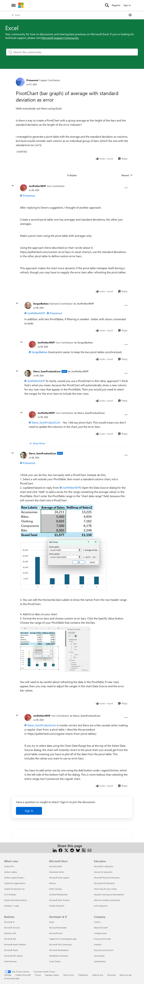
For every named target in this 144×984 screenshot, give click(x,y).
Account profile (55, 866)
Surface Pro (9, 866)
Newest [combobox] (127, 175)
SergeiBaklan (41, 303)
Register (116, 5)
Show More (39, 443)
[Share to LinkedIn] (55, 850)
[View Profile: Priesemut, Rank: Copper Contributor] (20, 82)
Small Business (10, 961)
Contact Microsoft (23, 975)
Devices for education (103, 872)
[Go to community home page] (21, 5)
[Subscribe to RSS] (84, 850)
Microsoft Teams (11, 950)
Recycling (111, 975)
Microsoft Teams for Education (107, 877)
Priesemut (32, 80)
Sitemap (7, 975)
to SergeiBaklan (83, 342)
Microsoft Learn (56, 933)
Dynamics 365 (10, 933)
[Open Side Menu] (13, 5)
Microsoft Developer (58, 927)
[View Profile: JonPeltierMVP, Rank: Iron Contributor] (23, 187)
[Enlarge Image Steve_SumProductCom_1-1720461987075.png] (55, 649)
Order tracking (55, 889)
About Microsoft (101, 927)
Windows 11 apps (11, 905)
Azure (51, 922)
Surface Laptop (10, 872)
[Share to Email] (89, 850)
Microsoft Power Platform (15, 944)
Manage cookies (52, 975)
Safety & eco (97, 975)
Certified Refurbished (58, 894)
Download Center (56, 872)
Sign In (127, 5)
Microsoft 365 (10, 939)
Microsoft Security (12, 927)
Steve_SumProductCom (47, 371)
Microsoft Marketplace (58, 950)
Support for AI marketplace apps (63, 939)
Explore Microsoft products (15, 900)
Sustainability (100, 961)
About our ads (126, 975)
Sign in (29, 811)
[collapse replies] (13, 186)
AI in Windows (10, 894)
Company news (100, 933)
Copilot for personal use (14, 889)
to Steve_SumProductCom (89, 413)
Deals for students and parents (107, 900)
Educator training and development (109, 894)
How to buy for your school (105, 889)
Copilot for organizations (14, 883)
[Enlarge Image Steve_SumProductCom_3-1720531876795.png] (63, 547)
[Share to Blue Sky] (78, 850)
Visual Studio (54, 961)
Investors (98, 944)
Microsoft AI (9, 922)
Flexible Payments (56, 905)
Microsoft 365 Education (104, 883)
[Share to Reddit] (72, 850)
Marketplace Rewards (58, 955)
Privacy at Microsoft (102, 939)
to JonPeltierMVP (84, 303)
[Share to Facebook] (60, 850)
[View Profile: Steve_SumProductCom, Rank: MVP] (27, 373)
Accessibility (99, 955)
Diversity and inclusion (103, 950)
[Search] (107, 5)
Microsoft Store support (59, 877)
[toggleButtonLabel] (130, 14)
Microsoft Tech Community (60, 944)
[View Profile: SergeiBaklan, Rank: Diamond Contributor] (27, 305)
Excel (17, 15)
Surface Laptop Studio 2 (14, 877)
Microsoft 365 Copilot (13, 955)
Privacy (38, 975)
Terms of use (68, 975)
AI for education (100, 905)
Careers (97, 922)
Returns (52, 883)
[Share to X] (66, 850)
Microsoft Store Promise (59, 900)
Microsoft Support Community (60, 38)
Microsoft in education (103, 866)
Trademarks (83, 975)
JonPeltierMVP (37, 186)
